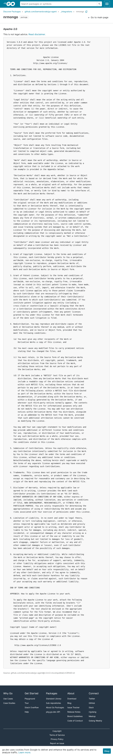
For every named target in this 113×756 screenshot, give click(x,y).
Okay (107, 751)
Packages (51, 693)
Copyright (57, 731)
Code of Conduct (75, 720)
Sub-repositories (53, 703)
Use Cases (8, 698)
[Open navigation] (107, 4)
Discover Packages (12, 11)
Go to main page (99, 17)
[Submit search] (99, 3)
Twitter (92, 698)
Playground (30, 698)
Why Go (8, 693)
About (70, 693)
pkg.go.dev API (53, 712)
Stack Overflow (32, 707)
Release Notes (73, 712)
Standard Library (53, 698)
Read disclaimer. (37, 34)
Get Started (31, 693)
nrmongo (80, 11)
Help (27, 712)
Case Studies (9, 703)
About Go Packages (55, 707)
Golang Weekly (95, 720)
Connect (94, 693)
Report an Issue (57, 743)
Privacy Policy (57, 739)
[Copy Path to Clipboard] (86, 11)
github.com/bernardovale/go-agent (41, 11)
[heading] (11, 4)
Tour (27, 703)
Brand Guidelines (75, 716)
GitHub (92, 703)
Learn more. (24, 752)
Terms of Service (57, 735)
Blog (69, 703)
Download (71, 698)
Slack (91, 707)
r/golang (92, 712)
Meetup (92, 716)
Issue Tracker (73, 707)
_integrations (66, 11)
